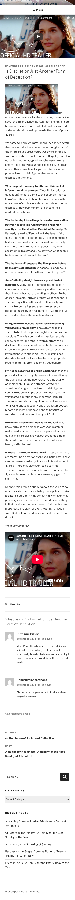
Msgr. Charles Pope (50, 66)
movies (15, 604)
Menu (39, 9)
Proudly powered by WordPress (22, 891)
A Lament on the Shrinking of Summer (28, 844)
